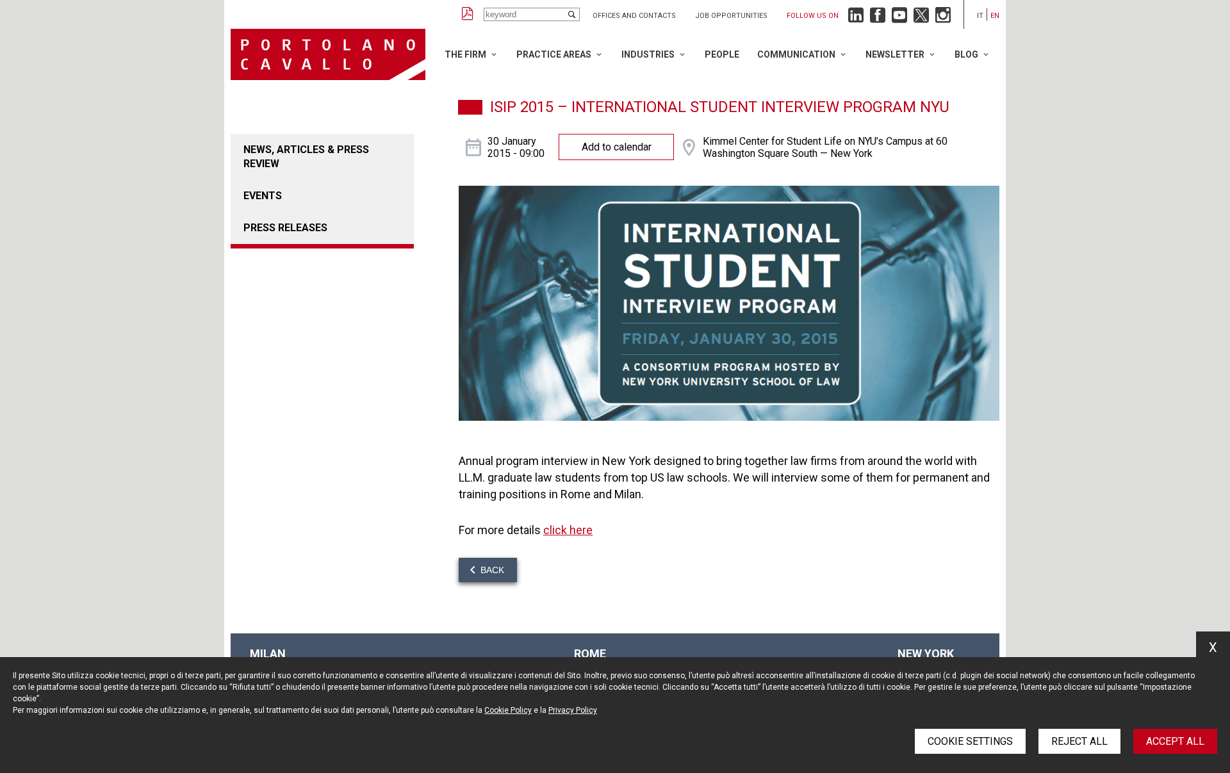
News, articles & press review (306, 156)
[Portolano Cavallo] (328, 54)
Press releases (285, 228)
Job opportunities (731, 16)
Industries (648, 54)
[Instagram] (943, 18)
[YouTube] (899, 18)
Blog (966, 54)
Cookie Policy (508, 710)
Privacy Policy (572, 710)
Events (262, 196)
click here (568, 530)
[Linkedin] (856, 18)
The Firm (465, 54)
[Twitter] (921, 18)
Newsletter (894, 54)
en (994, 16)
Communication (796, 54)
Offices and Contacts (634, 16)
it (980, 16)
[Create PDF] (467, 14)
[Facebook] (877, 18)
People (722, 54)
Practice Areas (553, 54)
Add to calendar (617, 147)
